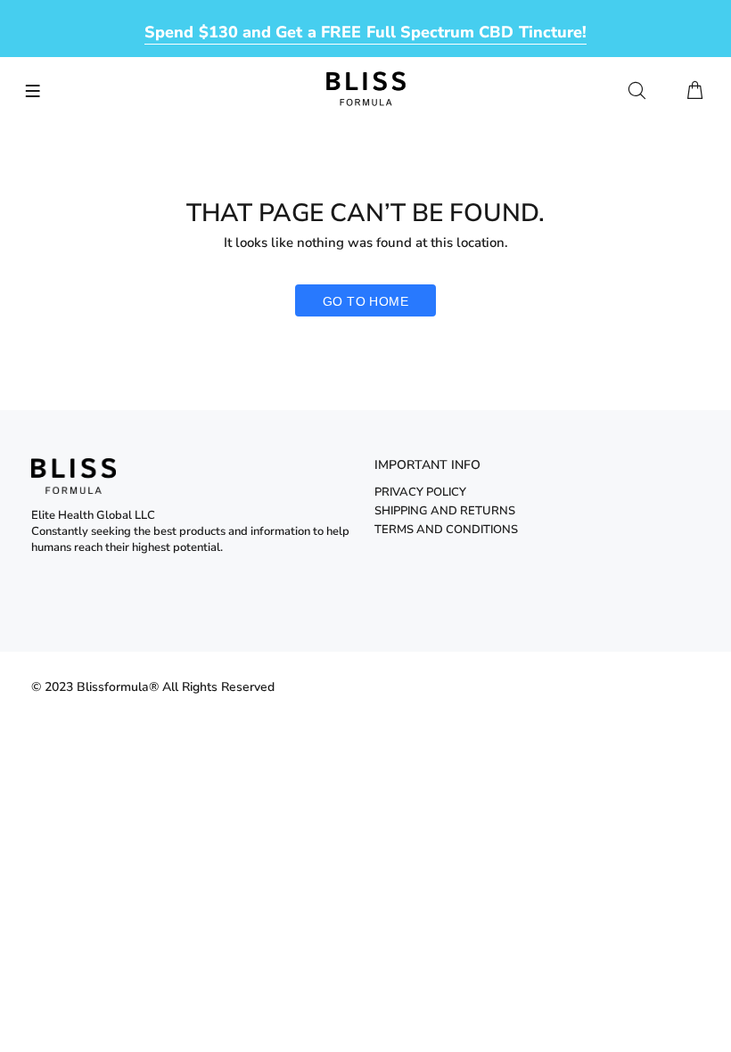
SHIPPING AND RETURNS (444, 511)
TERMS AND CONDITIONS (446, 530)
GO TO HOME (365, 301)
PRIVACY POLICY (420, 492)
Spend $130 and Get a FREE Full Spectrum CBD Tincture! (365, 32)
